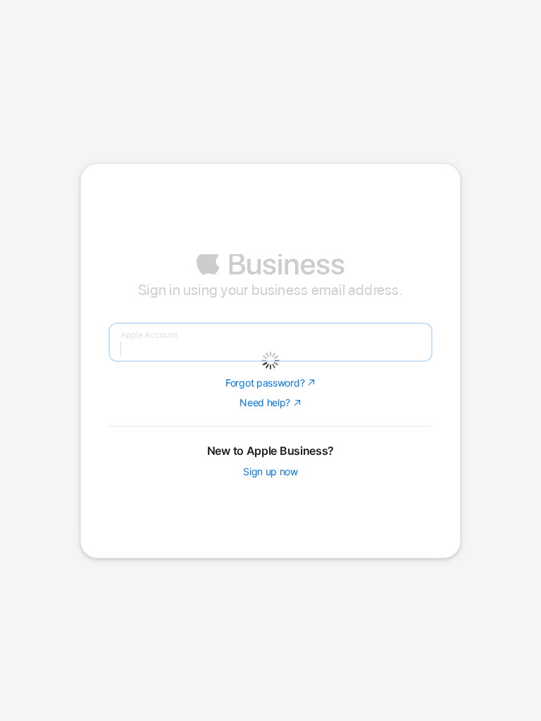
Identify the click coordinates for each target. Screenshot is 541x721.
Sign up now (270, 564)
